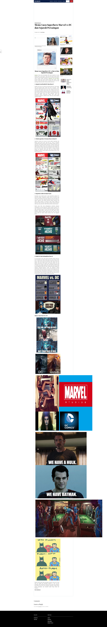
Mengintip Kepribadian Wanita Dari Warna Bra (69, 92)
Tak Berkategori (38, 22)
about (49, 617)
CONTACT (49, 619)
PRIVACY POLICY (50, 622)
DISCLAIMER (50, 621)
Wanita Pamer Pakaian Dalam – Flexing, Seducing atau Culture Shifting (69, 82)
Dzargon (37, 1)
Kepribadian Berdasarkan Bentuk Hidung (69, 87)
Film (35, 589)
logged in (40, 606)
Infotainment (38, 589)
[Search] (71, 1)
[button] (1, 51)
